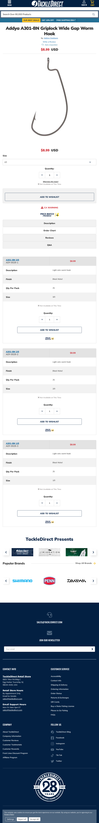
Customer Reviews (11, 740)
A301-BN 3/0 (12, 260)
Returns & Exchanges (60, 697)
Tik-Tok (59, 755)
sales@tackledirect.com (12, 699)
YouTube (59, 749)
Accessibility (56, 676)
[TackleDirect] (47, 3)
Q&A (49, 245)
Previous (6, 552)
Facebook (60, 738)
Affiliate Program (10, 757)
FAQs (53, 715)
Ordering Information (59, 689)
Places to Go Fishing (59, 710)
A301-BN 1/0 (12, 443)
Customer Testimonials (12, 744)
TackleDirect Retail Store (17, 676)
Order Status (56, 693)
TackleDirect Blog (63, 732)
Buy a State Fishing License (62, 706)
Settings (10, 819)
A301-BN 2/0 (12, 351)
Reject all (22, 819)
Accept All (34, 819)
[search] (94, 14)
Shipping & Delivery (59, 685)
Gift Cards (55, 702)
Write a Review (49, 42)
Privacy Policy (9, 814)
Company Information (12, 736)
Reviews (49, 237)
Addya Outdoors (51, 38)
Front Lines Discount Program (15, 753)
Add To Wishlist (49, 197)
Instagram (60, 743)
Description (49, 223)
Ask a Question (51, 45)
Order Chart (49, 230)
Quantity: (49, 168)
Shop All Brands (83, 563)
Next (93, 552)
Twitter (59, 761)
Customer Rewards (11, 749)
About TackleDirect (11, 732)
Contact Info (56, 680)
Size (5, 155)
